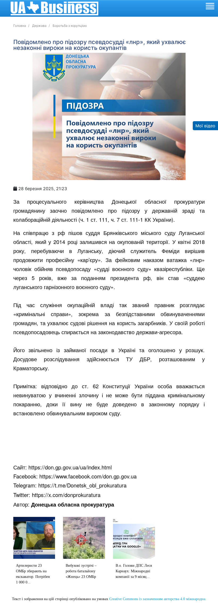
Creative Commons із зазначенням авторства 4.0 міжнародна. (157, 599)
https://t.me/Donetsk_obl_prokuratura (82, 485)
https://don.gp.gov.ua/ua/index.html (70, 467)
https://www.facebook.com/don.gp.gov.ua (88, 476)
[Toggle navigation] (210, 7)
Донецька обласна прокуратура (72, 504)
